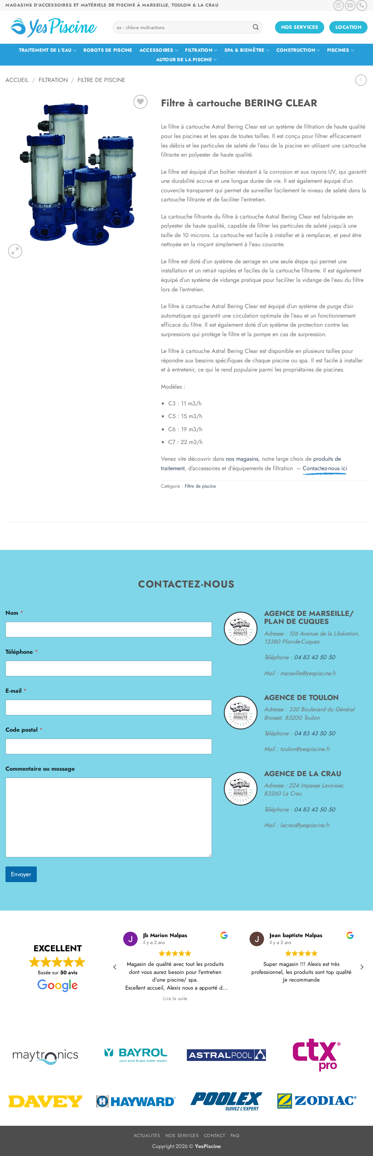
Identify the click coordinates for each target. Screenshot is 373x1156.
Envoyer (21, 874)
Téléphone (21, 651)
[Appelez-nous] (362, 5)
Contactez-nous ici (325, 468)
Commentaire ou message (40, 768)
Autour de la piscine (184, 59)
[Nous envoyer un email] (350, 5)
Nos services (182, 1135)
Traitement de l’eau (45, 50)
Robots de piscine (107, 50)
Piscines (338, 50)
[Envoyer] (256, 27)
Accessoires (156, 50)
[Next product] (360, 80)
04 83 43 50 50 (314, 657)
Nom (14, 612)
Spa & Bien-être (244, 50)
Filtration (198, 50)
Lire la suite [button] (175, 998)
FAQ (235, 1135)
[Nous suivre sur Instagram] (338, 5)
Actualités (147, 1135)
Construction (295, 50)
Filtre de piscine (101, 80)
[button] (15, 251)
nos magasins (242, 459)
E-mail (16, 690)
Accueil (16, 80)
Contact (214, 1135)
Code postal (24, 729)
